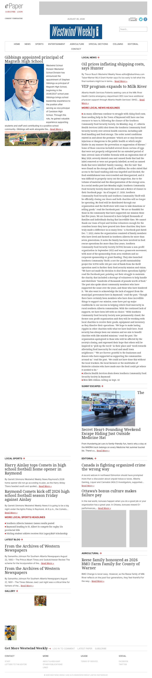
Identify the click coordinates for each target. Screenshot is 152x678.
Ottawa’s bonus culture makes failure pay (109, 493)
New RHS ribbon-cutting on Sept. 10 (101, 380)
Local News (91, 57)
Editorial (133, 44)
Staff (7, 661)
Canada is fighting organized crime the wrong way (113, 467)
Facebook (123, 661)
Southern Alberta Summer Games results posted (30, 523)
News (28, 44)
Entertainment (56, 44)
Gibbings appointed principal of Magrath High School (34, 59)
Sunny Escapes (92, 386)
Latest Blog (14, 539)
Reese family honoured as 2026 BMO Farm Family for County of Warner (111, 564)
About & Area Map (51, 661)
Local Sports (15, 458)
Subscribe (10, 12)
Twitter (123, 664)
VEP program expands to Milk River (114, 86)
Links (45, 667)
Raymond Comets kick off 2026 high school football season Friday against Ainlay (37, 495)
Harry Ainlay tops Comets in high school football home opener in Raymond (35, 469)
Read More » (56, 129)
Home (17, 44)
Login (20, 12)
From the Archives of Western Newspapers (32, 548)
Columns (118, 44)
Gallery (11, 590)
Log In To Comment (64, 648)
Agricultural (92, 553)
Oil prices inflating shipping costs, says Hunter (113, 66)
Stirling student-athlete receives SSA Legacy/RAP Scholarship (37, 533)
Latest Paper (84, 648)
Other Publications (52, 664)
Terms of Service (89, 661)
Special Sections (98, 44)
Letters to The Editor (16, 664)
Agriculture (77, 44)
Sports (39, 44)
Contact (76, 49)
